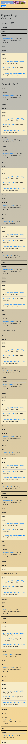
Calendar (4, 6)
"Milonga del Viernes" (9, 221)
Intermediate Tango (8, 67)
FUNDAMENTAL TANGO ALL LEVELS (14, 73)
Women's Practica (8, 140)
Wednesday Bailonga (9, 38)
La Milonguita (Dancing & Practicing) (14, 61)
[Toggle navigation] (24, 6)
